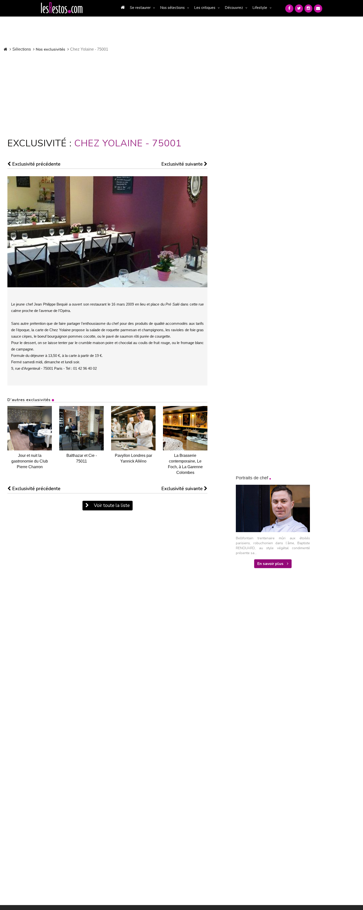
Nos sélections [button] (172, 7)
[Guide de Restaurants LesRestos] (62, 8)
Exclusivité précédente (35, 164)
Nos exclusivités (50, 49)
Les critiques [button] (204, 7)
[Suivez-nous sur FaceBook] (289, 8)
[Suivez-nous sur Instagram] (308, 8)
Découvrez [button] (234, 7)
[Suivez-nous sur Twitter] (299, 8)
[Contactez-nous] (318, 8)
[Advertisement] (120, 93)
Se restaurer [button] (140, 7)
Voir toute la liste (111, 505)
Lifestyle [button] (259, 7)
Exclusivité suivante (182, 164)
